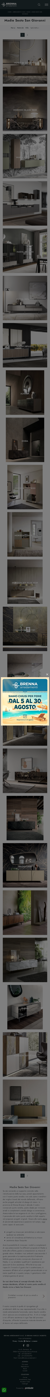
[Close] (47, 674)
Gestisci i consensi (31, 1341)
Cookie (20, 1341)
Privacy (15, 1341)
